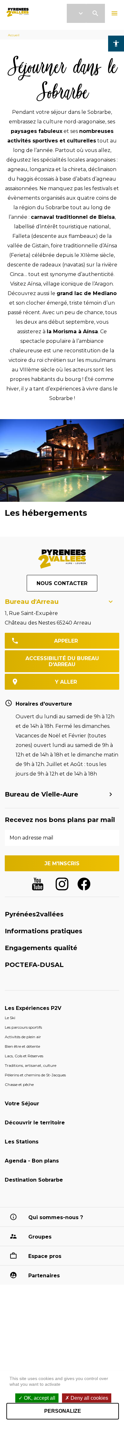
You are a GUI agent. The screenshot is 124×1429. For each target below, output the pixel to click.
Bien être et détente (22, 1046)
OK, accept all (39, 1398)
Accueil (13, 35)
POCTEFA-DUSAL (34, 965)
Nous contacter (62, 583)
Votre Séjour (22, 1104)
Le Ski (10, 1017)
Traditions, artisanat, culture (30, 1065)
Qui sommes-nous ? (55, 1217)
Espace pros (44, 1256)
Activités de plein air (23, 1036)
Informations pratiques (43, 931)
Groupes (40, 1237)
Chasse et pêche (19, 1084)
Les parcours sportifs (23, 1027)
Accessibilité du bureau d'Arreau (62, 661)
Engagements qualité (41, 948)
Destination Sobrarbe (34, 1180)
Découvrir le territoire (35, 1123)
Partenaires (44, 1276)
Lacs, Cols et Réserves (24, 1055)
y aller (66, 682)
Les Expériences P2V (33, 1008)
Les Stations (21, 1142)
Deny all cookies (88, 1398)
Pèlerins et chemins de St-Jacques (35, 1075)
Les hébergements (46, 513)
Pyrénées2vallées (34, 914)
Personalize (62, 1411)
